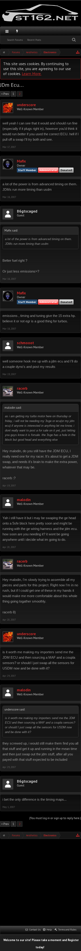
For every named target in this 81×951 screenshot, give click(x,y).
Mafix (21, 161)
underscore (26, 105)
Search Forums (15, 39)
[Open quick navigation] (78, 52)
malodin (24, 499)
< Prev (5, 94)
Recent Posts (34, 39)
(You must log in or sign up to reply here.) (55, 818)
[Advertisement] (40, 881)
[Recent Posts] (17, 31)
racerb (22, 388)
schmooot (25, 343)
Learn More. (31, 73)
